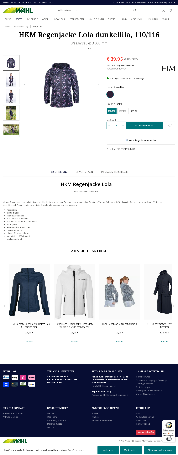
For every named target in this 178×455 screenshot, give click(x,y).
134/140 (133, 111)
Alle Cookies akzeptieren (160, 450)
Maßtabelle (112, 120)
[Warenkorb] (174, 10)
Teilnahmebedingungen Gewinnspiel (152, 380)
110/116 (111, 111)
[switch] (169, 439)
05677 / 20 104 (24, 2)
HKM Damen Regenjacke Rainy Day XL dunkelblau (29, 325)
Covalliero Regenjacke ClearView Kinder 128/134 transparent (74, 325)
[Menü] (173, 422)
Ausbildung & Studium (57, 420)
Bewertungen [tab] (84, 171)
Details (29, 341)
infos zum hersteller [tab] (114, 171)
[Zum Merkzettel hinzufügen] (169, 125)
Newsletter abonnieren (102, 420)
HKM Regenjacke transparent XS (119, 324)
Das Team (52, 417)
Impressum (141, 420)
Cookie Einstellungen (145, 394)
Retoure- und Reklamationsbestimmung (110, 395)
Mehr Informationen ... (75, 450)
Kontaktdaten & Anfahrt (13, 413)
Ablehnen (108, 450)
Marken (95, 417)
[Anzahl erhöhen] (123, 125)
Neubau (50, 413)
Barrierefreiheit (143, 423)
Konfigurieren (131, 450)
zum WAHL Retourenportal (104, 386)
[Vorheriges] (24, 85)
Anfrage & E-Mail (10, 417)
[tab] (59, 171)
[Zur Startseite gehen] (18, 10)
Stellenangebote (54, 423)
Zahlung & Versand (144, 383)
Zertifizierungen (143, 387)
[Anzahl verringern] (109, 125)
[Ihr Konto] (163, 10)
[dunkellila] (110, 94)
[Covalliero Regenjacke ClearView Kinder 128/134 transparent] (74, 292)
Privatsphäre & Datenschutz (149, 390)
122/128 (122, 111)
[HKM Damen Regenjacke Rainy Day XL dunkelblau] (29, 292)
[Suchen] (134, 10)
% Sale (95, 413)
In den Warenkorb (144, 125)
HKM (89, 48)
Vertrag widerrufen (146, 432)
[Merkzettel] (170, 10)
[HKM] (168, 68)
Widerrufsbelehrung (145, 417)
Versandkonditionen (116, 68)
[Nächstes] (99, 85)
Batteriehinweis (143, 376)
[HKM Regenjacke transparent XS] (119, 292)
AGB (138, 413)
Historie (50, 427)
